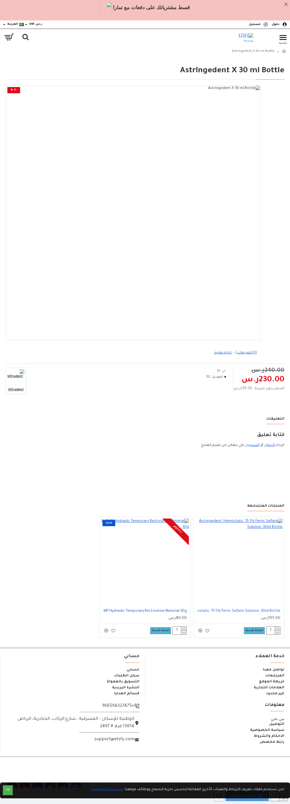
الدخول (269, 445)
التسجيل (252, 445)
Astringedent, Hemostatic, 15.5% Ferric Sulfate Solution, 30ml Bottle (237, 611)
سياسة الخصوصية (107, 790)
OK (8, 790)
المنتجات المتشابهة (265, 506)
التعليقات (275, 419)
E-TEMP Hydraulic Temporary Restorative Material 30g (143, 611)
